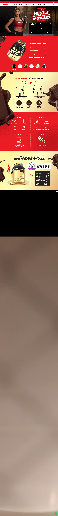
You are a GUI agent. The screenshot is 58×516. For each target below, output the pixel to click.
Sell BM (44, 4)
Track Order (39, 4)
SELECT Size (30, 53)
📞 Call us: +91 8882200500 (53, 0)
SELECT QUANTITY (47, 53)
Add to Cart (35, 57)
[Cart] (55, 4)
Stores (47, 0)
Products (15, 4)
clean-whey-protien (27, 4)
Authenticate (34, 4)
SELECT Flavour (37, 53)
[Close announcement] (57, 2)
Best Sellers (20, 4)
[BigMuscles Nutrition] (5, 4)
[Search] (52, 4)
